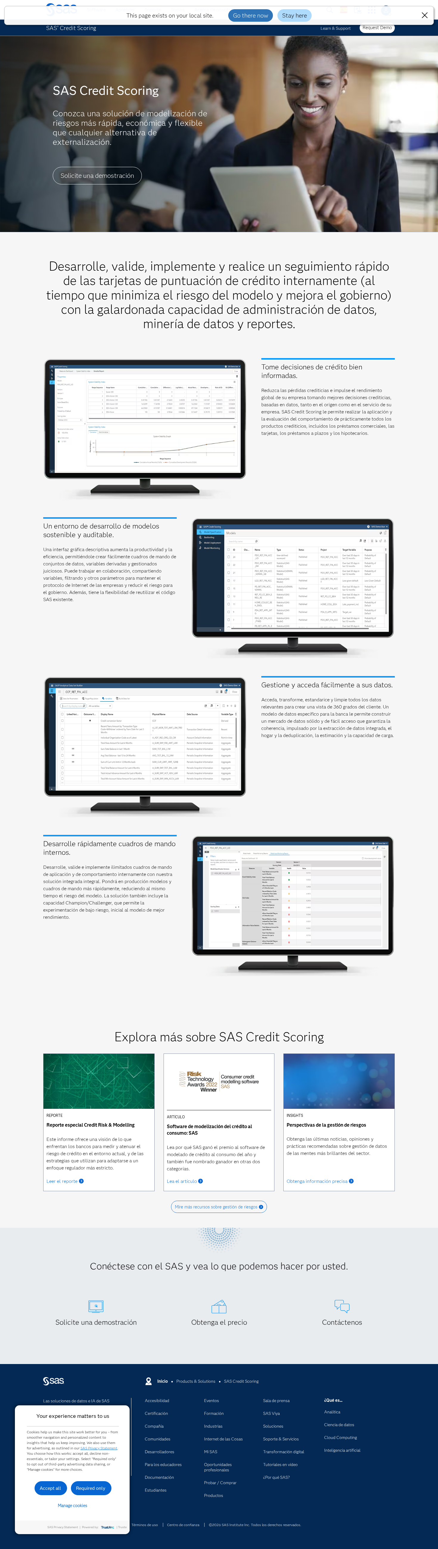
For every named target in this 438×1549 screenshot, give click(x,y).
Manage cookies (72, 1505)
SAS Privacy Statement (98, 1448)
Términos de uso (144, 1525)
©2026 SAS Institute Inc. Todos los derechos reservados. (255, 1525)
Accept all (50, 1488)
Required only (90, 1488)
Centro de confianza (183, 1525)
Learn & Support (336, 28)
